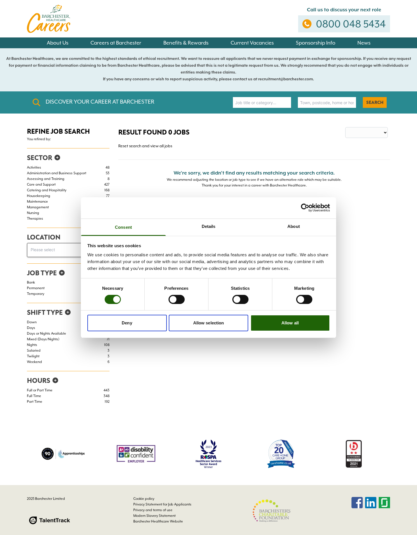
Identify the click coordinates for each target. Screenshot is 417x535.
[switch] (177, 299)
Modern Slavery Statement (154, 516)
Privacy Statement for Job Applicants (162, 504)
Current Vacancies (252, 43)
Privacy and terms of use (152, 510)
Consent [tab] (123, 227)
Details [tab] (209, 226)
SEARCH (375, 102)
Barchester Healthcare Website (158, 521)
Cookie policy (143, 499)
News (363, 43)
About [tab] (293, 226)
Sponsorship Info (315, 43)
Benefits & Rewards (185, 43)
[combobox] (262, 102)
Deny (127, 322)
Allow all (290, 322)
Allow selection (208, 322)
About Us (57, 43)
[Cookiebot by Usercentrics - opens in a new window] (305, 207)
